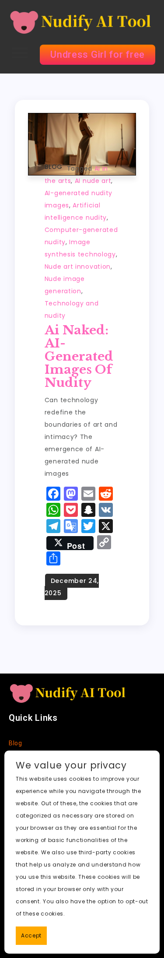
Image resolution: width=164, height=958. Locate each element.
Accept (31, 935)
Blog (54, 166)
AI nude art (93, 180)
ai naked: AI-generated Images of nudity (79, 356)
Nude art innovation (78, 266)
